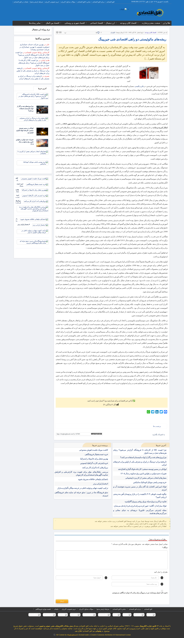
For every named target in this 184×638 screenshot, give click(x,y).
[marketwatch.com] (89, 614)
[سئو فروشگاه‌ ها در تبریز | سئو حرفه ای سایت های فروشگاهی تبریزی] (32, 242)
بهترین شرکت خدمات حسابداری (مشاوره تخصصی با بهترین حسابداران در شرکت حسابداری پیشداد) (34, 47)
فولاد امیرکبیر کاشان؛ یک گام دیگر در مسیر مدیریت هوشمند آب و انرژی (140, 488)
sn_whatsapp (130, 434)
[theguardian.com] (49, 614)
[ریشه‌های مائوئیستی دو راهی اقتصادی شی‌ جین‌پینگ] (149, 73)
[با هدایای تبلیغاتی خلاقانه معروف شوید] (34, 219)
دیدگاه (165, 547)
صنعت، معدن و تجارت (151, 23)
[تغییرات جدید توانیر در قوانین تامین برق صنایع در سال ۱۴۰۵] (42, 143)
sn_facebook (149, 434)
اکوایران (113, 32)
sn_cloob (134, 434)
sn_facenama (138, 434)
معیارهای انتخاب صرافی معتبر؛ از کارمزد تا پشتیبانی (145, 478)
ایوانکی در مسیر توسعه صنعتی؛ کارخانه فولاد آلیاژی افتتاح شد (142, 469)
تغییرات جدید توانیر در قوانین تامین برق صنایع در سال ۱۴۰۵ (143, 473)
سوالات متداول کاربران (68, 2)
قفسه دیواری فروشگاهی (43, 609)
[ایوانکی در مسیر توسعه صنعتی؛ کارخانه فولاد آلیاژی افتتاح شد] (42, 131)
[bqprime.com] (138, 614)
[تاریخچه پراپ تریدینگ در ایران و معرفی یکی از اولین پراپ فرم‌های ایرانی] (32, 119)
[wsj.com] (117, 614)
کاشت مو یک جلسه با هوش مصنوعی (93, 450)
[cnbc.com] (127, 614)
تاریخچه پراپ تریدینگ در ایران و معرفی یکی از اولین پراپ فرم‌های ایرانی (140, 463)
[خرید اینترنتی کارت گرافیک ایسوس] (35, 195)
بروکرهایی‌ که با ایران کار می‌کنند (95, 467)
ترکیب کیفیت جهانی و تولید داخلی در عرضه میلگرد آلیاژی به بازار (82, 488)
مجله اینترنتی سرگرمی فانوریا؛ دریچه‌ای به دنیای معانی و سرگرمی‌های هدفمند (140, 511)
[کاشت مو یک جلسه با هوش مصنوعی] (34, 178)
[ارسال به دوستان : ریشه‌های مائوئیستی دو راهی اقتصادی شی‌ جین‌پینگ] (60, 32)
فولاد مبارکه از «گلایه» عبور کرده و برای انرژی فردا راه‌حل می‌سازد (140, 506)
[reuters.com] (63, 614)
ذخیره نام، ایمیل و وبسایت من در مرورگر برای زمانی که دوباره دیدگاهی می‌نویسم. (140, 593)
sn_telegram (142, 434)
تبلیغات (56, 609)
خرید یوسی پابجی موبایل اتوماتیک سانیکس (149, 482)
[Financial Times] (34, 614)
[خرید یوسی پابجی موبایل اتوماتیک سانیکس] (32, 163)
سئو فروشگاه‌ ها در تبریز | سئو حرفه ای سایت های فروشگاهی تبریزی (81, 494)
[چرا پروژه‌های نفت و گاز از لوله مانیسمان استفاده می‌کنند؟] (42, 109)
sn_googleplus (146, 434)
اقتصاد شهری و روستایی (75, 23)
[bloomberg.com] (104, 614)
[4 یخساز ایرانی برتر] (40, 225)
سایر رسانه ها (34, 23)
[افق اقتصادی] (150, 13)
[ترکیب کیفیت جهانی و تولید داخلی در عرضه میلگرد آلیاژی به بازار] (32, 231)
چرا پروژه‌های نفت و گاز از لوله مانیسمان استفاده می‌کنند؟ (143, 457)
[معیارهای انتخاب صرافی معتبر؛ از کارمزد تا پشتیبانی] (32, 152)
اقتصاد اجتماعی (96, 23)
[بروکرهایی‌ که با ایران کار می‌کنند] (36, 201)
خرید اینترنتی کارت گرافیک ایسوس (94, 463)
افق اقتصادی (110, 2)
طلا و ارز (166, 23)
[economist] (151, 614)
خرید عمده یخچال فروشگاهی (96, 454)
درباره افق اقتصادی (99, 2)
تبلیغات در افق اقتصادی (21, 2)
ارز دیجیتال (110, 23)
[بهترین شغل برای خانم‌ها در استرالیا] (35, 190)
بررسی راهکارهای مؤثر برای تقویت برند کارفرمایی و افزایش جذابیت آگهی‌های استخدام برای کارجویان (81, 473)
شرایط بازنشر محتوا (36, 2)
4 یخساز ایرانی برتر (100, 484)
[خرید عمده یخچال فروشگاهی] (37, 184)
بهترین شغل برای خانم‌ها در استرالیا (94, 459)
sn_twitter (126, 434)
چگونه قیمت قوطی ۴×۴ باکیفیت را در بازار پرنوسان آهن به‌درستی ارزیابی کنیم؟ (140, 495)
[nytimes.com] (75, 614)
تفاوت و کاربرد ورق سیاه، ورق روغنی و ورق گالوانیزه (145, 501)
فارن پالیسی (139, 86)
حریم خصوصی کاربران (52, 2)
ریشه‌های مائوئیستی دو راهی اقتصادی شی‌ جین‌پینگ (132, 39)
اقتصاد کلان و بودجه (128, 23)
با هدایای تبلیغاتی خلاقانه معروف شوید (93, 479)
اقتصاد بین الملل (52, 23)
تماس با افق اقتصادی (83, 2)
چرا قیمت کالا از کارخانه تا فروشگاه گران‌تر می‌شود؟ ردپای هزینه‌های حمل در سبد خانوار (140, 451)
